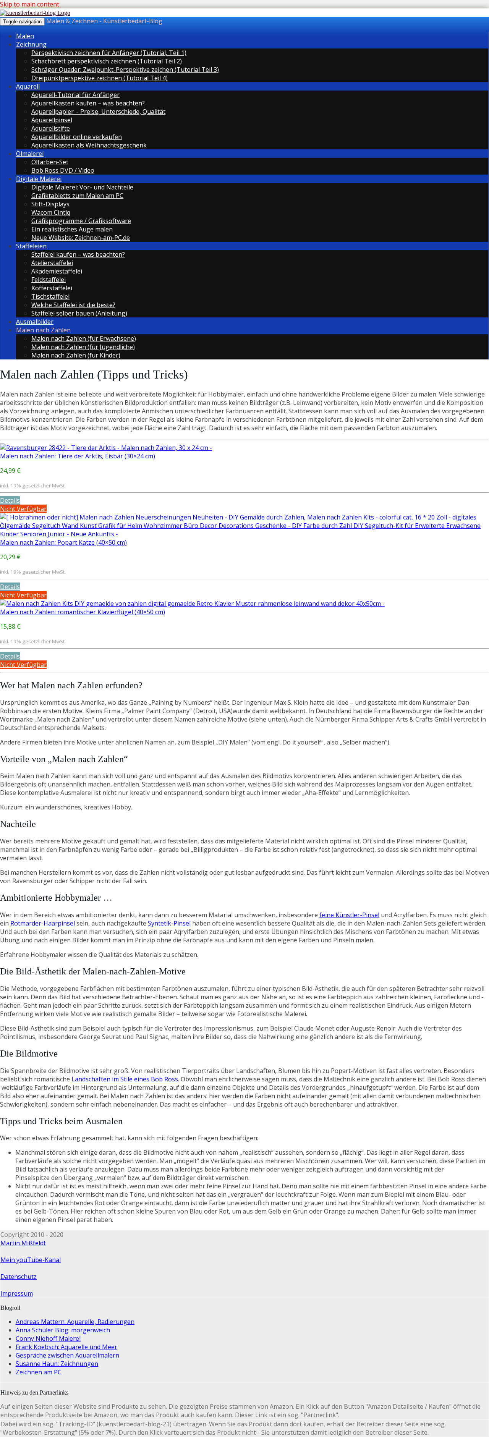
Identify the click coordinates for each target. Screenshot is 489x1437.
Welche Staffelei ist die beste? (73, 305)
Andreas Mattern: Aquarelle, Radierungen (75, 1321)
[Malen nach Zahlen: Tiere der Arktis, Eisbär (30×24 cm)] (106, 447)
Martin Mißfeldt (23, 1243)
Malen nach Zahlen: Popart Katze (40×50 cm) (63, 542)
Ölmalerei (30, 153)
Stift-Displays (50, 204)
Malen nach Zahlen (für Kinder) (75, 355)
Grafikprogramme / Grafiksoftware (81, 221)
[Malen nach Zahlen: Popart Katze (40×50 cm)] (244, 534)
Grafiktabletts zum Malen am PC (77, 195)
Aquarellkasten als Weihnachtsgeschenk (89, 145)
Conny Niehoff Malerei (48, 1338)
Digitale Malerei (39, 179)
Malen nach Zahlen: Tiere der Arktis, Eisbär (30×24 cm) (77, 456)
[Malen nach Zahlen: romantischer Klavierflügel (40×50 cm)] (192, 603)
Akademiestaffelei (56, 271)
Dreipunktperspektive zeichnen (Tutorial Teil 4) (99, 78)
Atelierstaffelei (52, 263)
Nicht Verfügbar (23, 509)
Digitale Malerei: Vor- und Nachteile (82, 187)
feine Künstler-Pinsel (349, 915)
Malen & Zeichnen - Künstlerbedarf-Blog (104, 21)
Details (10, 500)
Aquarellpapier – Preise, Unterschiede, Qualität (98, 111)
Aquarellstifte (50, 128)
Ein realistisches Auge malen (72, 229)
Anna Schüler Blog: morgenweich (63, 1330)
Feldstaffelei (48, 279)
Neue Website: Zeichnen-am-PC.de (80, 237)
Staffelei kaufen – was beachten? (78, 254)
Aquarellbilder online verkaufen (76, 137)
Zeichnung (31, 44)
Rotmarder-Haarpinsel (42, 923)
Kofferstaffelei (51, 288)
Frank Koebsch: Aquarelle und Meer (66, 1347)
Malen (25, 36)
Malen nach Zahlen (43, 330)
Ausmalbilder (34, 321)
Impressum (16, 1293)
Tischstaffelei (50, 296)
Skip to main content (29, 4)
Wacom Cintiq (50, 212)
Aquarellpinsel (51, 120)
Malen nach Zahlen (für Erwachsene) (83, 338)
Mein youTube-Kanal (30, 1260)
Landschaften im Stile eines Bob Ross (124, 1079)
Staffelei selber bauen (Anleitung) (79, 313)
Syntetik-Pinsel (169, 923)
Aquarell (28, 86)
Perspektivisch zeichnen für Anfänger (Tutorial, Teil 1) (108, 53)
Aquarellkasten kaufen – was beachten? (88, 103)
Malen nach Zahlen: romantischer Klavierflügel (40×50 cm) (82, 612)
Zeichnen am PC (39, 1372)
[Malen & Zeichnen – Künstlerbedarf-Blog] (35, 13)
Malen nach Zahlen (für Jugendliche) (83, 347)
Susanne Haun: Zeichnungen (57, 1363)
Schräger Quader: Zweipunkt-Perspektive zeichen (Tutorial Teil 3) (125, 69)
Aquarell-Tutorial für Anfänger (75, 95)
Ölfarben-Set (49, 162)
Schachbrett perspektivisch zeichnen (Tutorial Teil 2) (106, 61)
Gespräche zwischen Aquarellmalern (67, 1355)
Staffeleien (31, 246)
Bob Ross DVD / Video (62, 170)
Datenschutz (18, 1276)
